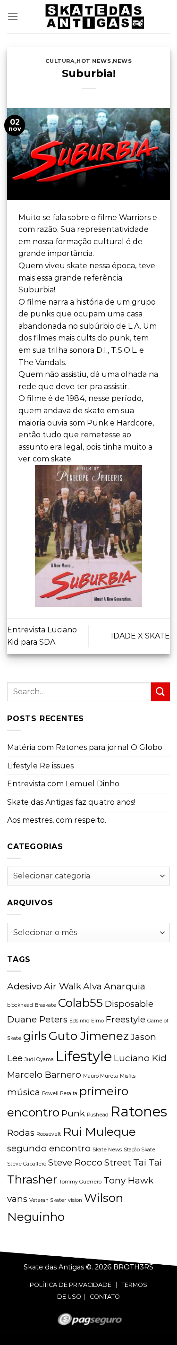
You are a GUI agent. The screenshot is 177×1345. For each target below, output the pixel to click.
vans (17, 1198)
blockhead (20, 1005)
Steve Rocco (75, 1162)
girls (35, 1036)
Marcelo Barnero (44, 1074)
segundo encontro (49, 1148)
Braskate (45, 1005)
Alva (92, 986)
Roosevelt (48, 1134)
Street (117, 1162)
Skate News (107, 1150)
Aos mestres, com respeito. (56, 820)
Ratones (138, 1111)
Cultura (60, 61)
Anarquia (124, 986)
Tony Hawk (128, 1180)
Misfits (127, 1076)
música (23, 1092)
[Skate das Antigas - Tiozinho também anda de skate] (94, 16)
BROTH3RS (133, 1267)
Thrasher (32, 1179)
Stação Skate (139, 1150)
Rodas (20, 1132)
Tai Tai (147, 1162)
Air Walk (62, 986)
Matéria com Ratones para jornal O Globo (84, 747)
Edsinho (79, 1021)
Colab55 (80, 1003)
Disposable (129, 1003)
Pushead (98, 1115)
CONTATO (105, 1296)
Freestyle (125, 1019)
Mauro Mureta (100, 1076)
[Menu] (12, 16)
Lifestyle (84, 1056)
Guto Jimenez (89, 1036)
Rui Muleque (99, 1131)
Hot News (93, 61)
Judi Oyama (39, 1059)
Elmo (97, 1021)
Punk (73, 1113)
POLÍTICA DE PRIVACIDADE (70, 1284)
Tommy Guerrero (80, 1182)
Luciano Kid (140, 1058)
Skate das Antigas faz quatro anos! (71, 802)
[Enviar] (160, 691)
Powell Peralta (59, 1093)
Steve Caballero (26, 1164)
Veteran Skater (47, 1200)
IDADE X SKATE (140, 635)
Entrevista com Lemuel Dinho (63, 783)
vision (75, 1200)
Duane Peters (37, 1019)
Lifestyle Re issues (40, 765)
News (122, 61)
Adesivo (24, 986)
